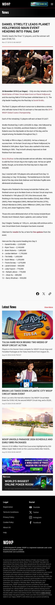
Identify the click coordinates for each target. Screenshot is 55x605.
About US (6, 527)
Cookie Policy (8, 522)
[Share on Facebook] (38, 296)
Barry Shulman (8, 159)
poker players (46, 593)
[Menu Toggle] (52, 4)
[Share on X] (44, 296)
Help (5, 533)
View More (48, 307)
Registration (8, 507)
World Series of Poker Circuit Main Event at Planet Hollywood (26, 94)
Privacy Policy (8, 517)
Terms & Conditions (11, 512)
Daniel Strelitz (38, 100)
